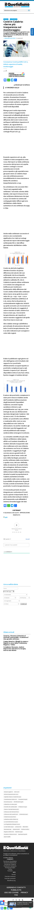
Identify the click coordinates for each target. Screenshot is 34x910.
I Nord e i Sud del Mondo (11, 809)
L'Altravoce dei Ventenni (11, 811)
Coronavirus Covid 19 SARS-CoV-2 (15, 62)
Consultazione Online (10, 799)
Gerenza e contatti (16, 887)
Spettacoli (22, 834)
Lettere (18, 826)
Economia (8, 801)
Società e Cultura (10, 834)
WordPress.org (11, 880)
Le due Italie (9, 826)
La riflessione (13, 19)
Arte (16, 791)
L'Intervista (23, 814)
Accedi (27, 539)
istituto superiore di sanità (12, 64)
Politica (25, 829)
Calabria (6, 19)
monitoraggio (8, 66)
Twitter (10, 869)
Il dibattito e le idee (10, 804)
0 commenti (19, 38)
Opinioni (16, 829)
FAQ (16, 895)
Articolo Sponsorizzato (11, 794)
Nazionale (7, 829)
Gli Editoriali (18, 801)
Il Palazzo (23, 806)
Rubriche (18, 831)
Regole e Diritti (9, 831)
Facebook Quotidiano (10, 861)
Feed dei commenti (10, 878)
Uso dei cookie (11, 892)
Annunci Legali (8, 791)
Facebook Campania (10, 866)
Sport (7, 836)
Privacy (24, 892)
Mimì (25, 826)
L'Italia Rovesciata (10, 816)
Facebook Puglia (10, 867)
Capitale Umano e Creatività (12, 796)
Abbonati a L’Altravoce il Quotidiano (14, 851)
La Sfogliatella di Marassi (12, 824)
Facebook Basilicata (10, 863)
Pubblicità (16, 890)
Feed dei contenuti (10, 876)
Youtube (10, 871)
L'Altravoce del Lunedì (11, 814)
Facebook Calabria (10, 864)
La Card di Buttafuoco (11, 821)
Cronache (22, 799)
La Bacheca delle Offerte (11, 819)
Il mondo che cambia (10, 806)
